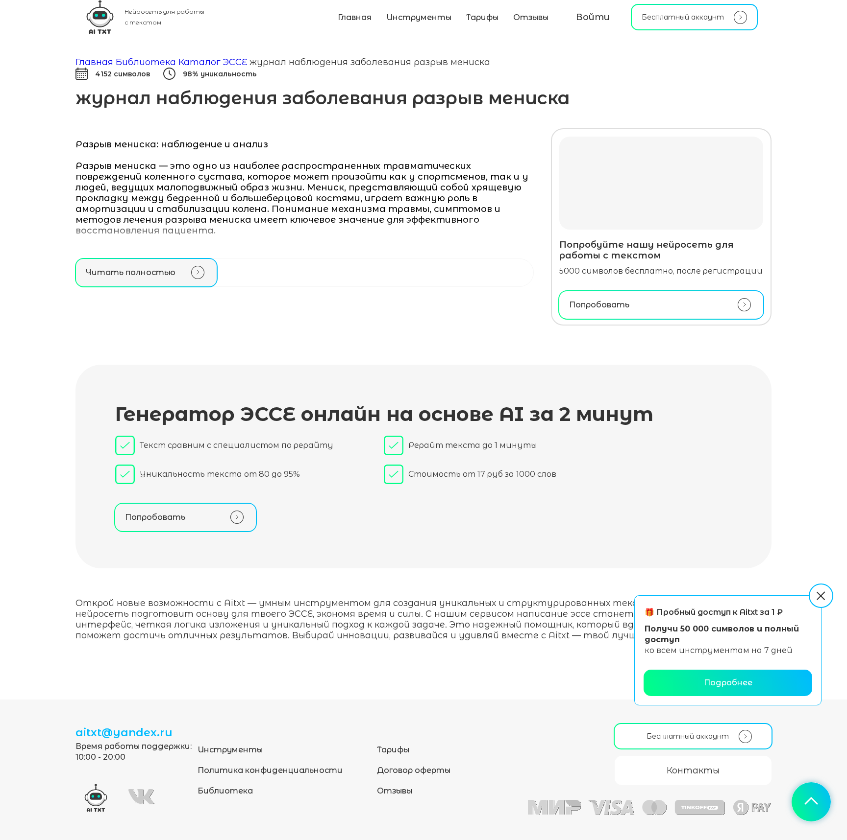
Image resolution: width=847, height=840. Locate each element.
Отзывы (530, 17)
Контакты (693, 770)
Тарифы (482, 17)
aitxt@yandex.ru (124, 732)
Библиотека (225, 790)
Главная (355, 17)
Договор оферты (413, 770)
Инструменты (418, 17)
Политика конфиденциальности (270, 770)
